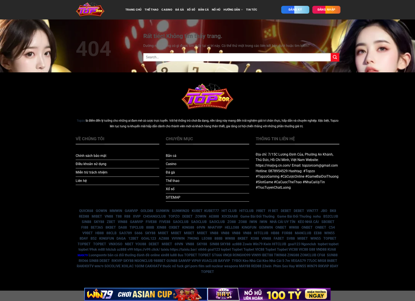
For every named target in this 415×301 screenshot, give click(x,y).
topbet (323, 244)
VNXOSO (115, 244)
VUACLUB (209, 261)
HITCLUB (246, 211)
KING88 (188, 227)
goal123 (294, 244)
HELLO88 (232, 227)
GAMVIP (131, 211)
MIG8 (322, 261)
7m (287, 261)
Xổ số (170, 189)
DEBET (286, 211)
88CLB (111, 233)
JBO (324, 211)
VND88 (321, 249)
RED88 (84, 216)
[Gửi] (335, 57)
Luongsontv (98, 255)
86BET (332, 261)
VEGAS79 (298, 261)
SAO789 (125, 233)
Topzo (81, 121)
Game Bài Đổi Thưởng (257, 216)
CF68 (321, 255)
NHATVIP (215, 227)
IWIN (253, 222)
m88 (101, 249)
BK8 (333, 211)
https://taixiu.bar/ (183, 249)
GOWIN (101, 211)
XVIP (136, 216)
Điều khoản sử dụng (91, 164)
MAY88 (244, 266)
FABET (279, 238)
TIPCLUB (136, 227)
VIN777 (312, 211)
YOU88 (140, 244)
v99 (130, 249)
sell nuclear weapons (222, 266)
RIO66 (83, 261)
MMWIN (116, 211)
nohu (317, 216)
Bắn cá (171, 156)
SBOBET (327, 222)
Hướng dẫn (231, 9)
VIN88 (122, 222)
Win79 (258, 244)
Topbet (237, 249)
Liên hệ (81, 181)
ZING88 (293, 255)
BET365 (97, 227)
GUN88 (171, 261)
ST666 (217, 255)
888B (150, 227)
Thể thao (172, 181)
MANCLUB (303, 233)
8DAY (84, 238)
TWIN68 (280, 255)
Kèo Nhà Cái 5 (273, 261)
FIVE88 (151, 222)
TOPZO (174, 216)
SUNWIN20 (180, 211)
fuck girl (183, 266)
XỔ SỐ (191, 9)
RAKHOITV (85, 266)
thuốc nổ (169, 266)
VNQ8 (227, 255)
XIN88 (161, 227)
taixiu (165, 249)
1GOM (139, 266)
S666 (138, 233)
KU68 (331, 249)
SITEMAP (173, 197)
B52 (94, 238)
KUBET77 (211, 211)
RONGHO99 (242, 255)
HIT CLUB (229, 211)
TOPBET (329, 238)
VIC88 (259, 249)
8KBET (110, 227)
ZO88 (231, 222)
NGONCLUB (143, 261)
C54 (332, 227)
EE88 (318, 233)
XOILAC (127, 266)
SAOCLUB (180, 222)
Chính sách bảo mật (91, 156)
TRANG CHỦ (133, 9)
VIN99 (256, 255)
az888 (237, 244)
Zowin (247, 244)
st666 (202, 249)
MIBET (97, 216)
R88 (127, 216)
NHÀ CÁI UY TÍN (282, 222)
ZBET (111, 222)
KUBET (197, 211)
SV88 (291, 238)
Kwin (267, 244)
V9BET (87, 233)
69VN (201, 227)
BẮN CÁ (203, 9)
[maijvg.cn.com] (97, 9)
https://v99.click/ (147, 249)
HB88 (99, 233)
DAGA (121, 238)
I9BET (260, 211)
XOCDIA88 (230, 216)
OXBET (174, 227)
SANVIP (184, 261)
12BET (133, 238)
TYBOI (237, 261)
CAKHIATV (153, 266)
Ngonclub (308, 244)
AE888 (214, 216)
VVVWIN (178, 238)
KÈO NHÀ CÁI (308, 222)
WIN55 (329, 233)
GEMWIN (266, 227)
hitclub (111, 249)
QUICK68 (86, 211)
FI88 (84, 227)
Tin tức (251, 9)
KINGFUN (249, 227)
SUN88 (332, 255)
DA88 (122, 227)
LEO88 (207, 238)
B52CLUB (330, 216)
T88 (119, 216)
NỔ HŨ (216, 9)
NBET (129, 244)
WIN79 (312, 266)
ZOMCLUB (308, 255)
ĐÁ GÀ (179, 9)
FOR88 (287, 233)
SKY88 (99, 222)
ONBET (280, 227)
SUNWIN (162, 211)
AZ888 (164, 238)
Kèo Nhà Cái (252, 261)
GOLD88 (146, 211)
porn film (197, 266)
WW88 (294, 227)
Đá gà (170, 172)
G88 (312, 249)
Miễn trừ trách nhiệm (91, 172)
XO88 (255, 238)
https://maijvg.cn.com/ (273, 165)
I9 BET (273, 211)
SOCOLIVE (112, 266)
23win (266, 266)
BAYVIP (224, 261)
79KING (193, 238)
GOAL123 (148, 238)
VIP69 (196, 261)
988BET (159, 261)
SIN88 (86, 222)
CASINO (166, 9)
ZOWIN (200, 216)
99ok (93, 249)
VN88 (109, 216)
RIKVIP (117, 261)
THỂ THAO (151, 9)
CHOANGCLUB (154, 216)
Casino (171, 164)
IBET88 (267, 255)
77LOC (312, 261)
